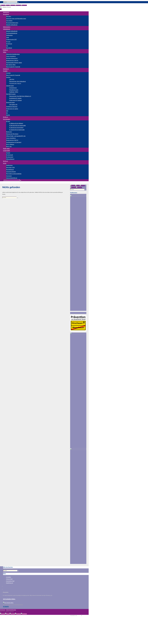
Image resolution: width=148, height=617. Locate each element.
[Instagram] (24, 5)
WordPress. (84, 615)
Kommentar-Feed (10, 581)
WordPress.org (9, 583)
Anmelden (8, 577)
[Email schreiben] (2, 5)
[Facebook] (18, 5)
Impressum (2, 610)
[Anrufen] (7, 5)
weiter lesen (6, 606)
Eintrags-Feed (9, 579)
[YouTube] (12, 5)
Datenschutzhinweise (11, 610)
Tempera (79, 615)
